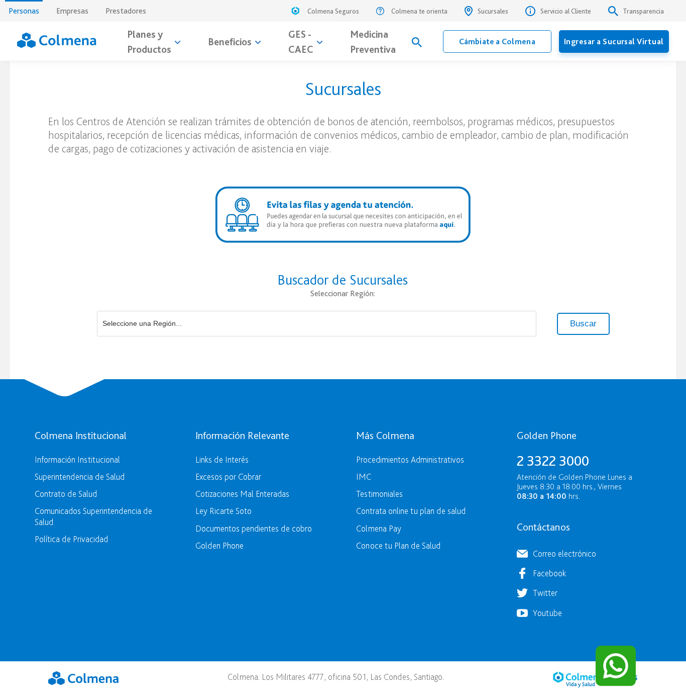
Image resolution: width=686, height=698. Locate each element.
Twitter (545, 592)
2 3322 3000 (553, 460)
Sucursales (493, 11)
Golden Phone (219, 545)
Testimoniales (379, 493)
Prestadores (125, 11)
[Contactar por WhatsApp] (616, 666)
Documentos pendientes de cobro (253, 528)
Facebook (549, 573)
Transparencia (643, 11)
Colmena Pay (378, 528)
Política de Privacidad (71, 539)
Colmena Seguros (333, 11)
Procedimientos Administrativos (410, 459)
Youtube (547, 612)
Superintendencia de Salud (80, 476)
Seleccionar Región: (342, 293)
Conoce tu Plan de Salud (398, 545)
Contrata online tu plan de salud (411, 510)
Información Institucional (77, 459)
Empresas (72, 11)
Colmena (83, 678)
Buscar (583, 323)
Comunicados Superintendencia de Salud (93, 516)
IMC (363, 476)
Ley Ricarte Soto (223, 510)
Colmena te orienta (419, 11)
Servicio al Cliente (565, 11)
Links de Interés (222, 459)
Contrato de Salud (66, 493)
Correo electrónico (564, 553)
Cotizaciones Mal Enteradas (242, 493)
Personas (24, 11)
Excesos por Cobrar (228, 476)
